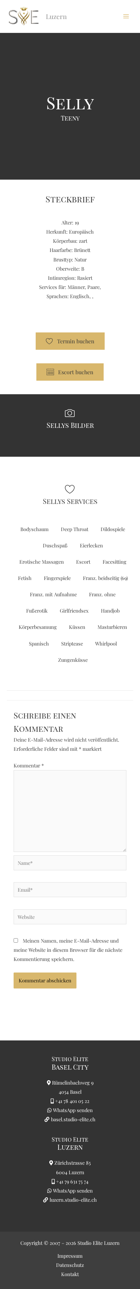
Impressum (70, 1255)
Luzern (70, 1146)
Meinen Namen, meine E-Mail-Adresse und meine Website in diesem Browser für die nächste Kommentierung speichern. (68, 949)
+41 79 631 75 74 (72, 1181)
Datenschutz (70, 1264)
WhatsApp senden (73, 1110)
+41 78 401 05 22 (72, 1100)
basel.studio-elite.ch (72, 1119)
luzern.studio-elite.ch (72, 1199)
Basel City (70, 1066)
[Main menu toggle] (126, 16)
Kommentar (29, 765)
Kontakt (70, 1274)
